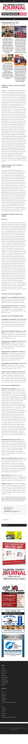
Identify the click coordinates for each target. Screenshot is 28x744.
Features (3, 668)
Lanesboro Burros (8, 499)
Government (4, 679)
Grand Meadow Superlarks (9, 498)
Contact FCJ (3, 695)
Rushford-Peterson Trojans (10, 500)
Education (3, 675)
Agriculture (3, 670)
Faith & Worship (4, 677)
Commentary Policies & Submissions (9, 702)
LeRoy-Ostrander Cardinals (16, 499)
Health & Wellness (5, 681)
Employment (4, 698)
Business (3, 673)
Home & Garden (4, 682)
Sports (16, 500)
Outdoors (3, 684)
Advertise (3, 700)
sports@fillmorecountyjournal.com (11, 511)
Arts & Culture (4, 672)
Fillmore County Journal (14, 7)
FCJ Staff (3, 697)
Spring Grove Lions (21, 500)
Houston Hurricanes (18, 498)
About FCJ (3, 693)
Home (2, 691)
